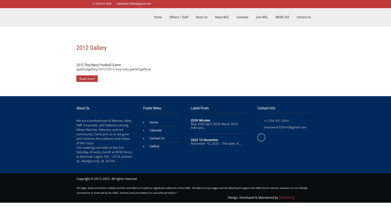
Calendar (242, 17)
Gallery (154, 146)
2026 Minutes (200, 120)
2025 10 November (204, 140)
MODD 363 (282, 17)
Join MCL (262, 17)
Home (158, 17)
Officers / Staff (178, 17)
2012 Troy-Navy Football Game (98, 65)
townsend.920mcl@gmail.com (134, 3)
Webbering (286, 197)
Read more (87, 79)
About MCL (222, 17)
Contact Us (304, 17)
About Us (202, 17)
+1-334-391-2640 (101, 3)
